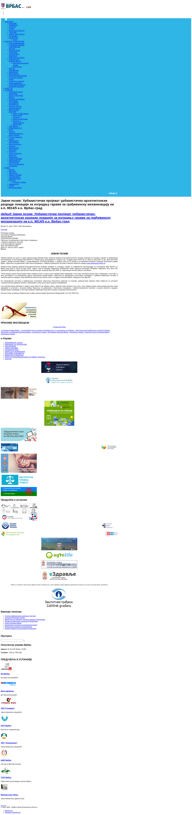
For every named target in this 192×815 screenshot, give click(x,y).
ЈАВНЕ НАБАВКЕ (11, 348)
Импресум (8, 810)
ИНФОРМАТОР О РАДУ (13, 343)
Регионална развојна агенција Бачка (18, 627)
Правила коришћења (12, 812)
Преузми (4, 229)
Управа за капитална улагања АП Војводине (21, 621)
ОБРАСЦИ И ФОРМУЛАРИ (15, 352)
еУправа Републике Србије (15, 618)
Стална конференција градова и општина (20, 616)
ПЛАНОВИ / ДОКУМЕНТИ (14, 353)
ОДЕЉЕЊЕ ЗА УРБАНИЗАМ (16, 344)
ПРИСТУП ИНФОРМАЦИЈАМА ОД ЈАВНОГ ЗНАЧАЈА (25, 357)
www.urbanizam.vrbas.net (96, 263)
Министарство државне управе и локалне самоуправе (25, 619)
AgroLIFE (8, 359)
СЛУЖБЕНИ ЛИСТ (12, 350)
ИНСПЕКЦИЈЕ (10, 346)
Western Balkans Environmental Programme (20, 628)
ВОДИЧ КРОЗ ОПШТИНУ (14, 355)
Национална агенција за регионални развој (21, 625)
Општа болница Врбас (13, 623)
